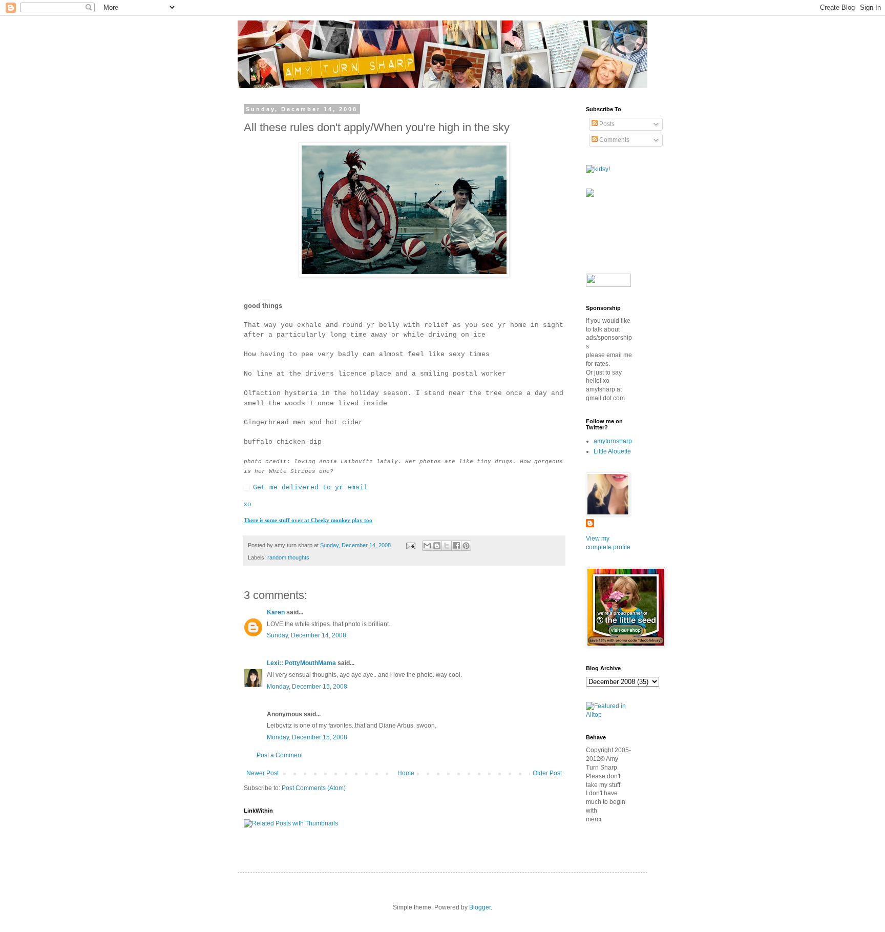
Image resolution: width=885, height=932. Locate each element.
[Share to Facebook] (456, 546)
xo (247, 504)
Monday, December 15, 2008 (307, 686)
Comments (613, 139)
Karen (276, 612)
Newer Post (262, 773)
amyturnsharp (613, 441)
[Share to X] (446, 546)
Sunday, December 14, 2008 (306, 635)
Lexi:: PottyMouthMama (301, 663)
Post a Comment (280, 755)
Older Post (547, 773)
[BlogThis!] (437, 546)
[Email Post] (410, 545)
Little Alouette (612, 451)
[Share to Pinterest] (466, 546)
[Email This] (427, 546)
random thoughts (288, 557)
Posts (606, 124)
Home (405, 773)
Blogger (480, 907)
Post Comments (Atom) (314, 788)
